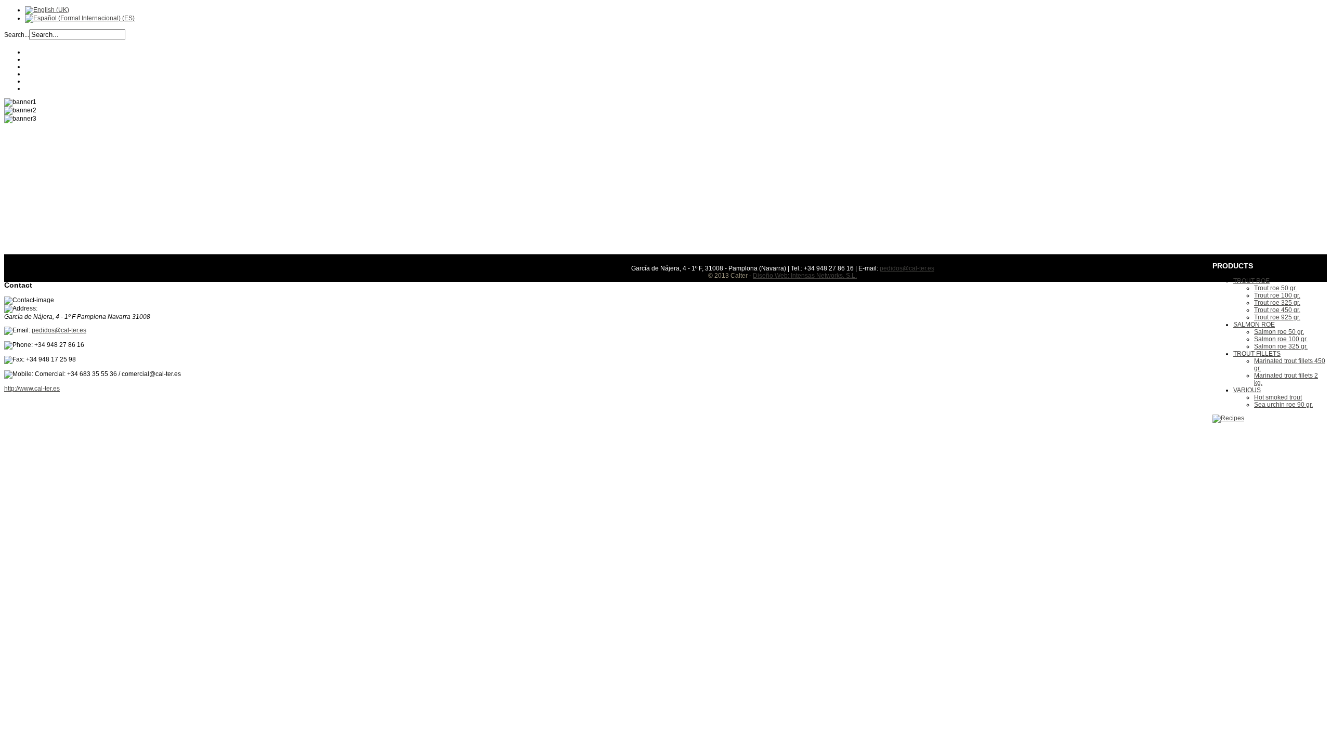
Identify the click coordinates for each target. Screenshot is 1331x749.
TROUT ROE (1251, 281)
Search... (16, 34)
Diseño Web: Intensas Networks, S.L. (805, 275)
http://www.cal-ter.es (32, 388)
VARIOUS (1247, 390)
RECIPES (39, 66)
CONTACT (40, 88)
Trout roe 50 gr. (1275, 288)
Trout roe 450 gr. (1277, 310)
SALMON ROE (1254, 324)
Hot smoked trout (1278, 397)
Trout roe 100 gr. (1277, 295)
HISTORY (39, 59)
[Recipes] (1228, 418)
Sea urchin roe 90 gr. (1283, 404)
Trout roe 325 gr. (1277, 302)
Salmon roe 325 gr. (1281, 346)
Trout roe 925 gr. (1277, 317)
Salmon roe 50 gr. (1279, 331)
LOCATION (40, 81)
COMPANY (40, 52)
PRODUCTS (42, 74)
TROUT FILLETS (1257, 353)
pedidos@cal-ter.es (59, 330)
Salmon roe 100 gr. (1281, 339)
